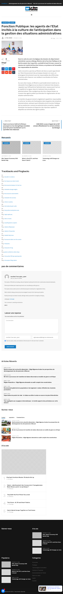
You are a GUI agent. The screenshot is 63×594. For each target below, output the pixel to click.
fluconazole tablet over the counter (12, 239)
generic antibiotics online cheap (11, 252)
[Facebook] (3, 68)
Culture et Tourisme (37, 570)
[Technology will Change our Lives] (52, 147)
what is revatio (7, 218)
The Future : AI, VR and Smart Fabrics (18, 502)
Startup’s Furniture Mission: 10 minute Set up (20, 477)
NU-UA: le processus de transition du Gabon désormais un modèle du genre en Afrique (30, 376)
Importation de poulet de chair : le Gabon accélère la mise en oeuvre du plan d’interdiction (31, 395)
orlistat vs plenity (8, 202)
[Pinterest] (13, 68)
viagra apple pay (8, 214)
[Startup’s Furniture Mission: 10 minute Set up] (24, 462)
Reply (6, 305)
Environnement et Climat (39, 573)
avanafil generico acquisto (10, 222)
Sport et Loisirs (36, 575)
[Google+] (3, 72)
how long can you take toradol (11, 181)
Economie (6, 143)
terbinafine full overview (10, 197)
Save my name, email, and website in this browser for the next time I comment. (25, 340)
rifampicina (7, 243)
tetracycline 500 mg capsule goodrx (13, 256)
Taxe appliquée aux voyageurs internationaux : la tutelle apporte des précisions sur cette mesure (31, 401)
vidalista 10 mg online (9, 231)
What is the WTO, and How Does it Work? (52, 542)
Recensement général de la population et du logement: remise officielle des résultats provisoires (29, 388)
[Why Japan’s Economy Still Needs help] (11, 147)
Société (12, 22)
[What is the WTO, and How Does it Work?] (31, 147)
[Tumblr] (13, 72)
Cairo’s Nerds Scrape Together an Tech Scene (21, 510)
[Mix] (10, 72)
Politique (34, 565)
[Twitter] (6, 68)
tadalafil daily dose (9, 235)
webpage (11, 299)
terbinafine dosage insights (10, 189)
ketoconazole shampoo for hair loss (12, 185)
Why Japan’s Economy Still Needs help (50, 535)
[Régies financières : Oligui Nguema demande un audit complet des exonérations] (6, 438)
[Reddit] (6, 72)
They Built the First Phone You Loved (18, 494)
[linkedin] (10, 68)
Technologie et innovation (39, 567)
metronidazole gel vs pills (10, 206)
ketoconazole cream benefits (11, 193)
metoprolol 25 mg (8, 248)
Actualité (5, 22)
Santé (33, 578)
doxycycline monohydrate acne (11, 210)
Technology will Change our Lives (52, 550)
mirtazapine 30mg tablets (10, 260)
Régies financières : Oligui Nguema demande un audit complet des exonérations (28, 382)
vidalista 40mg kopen (9, 227)
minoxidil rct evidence (9, 177)
